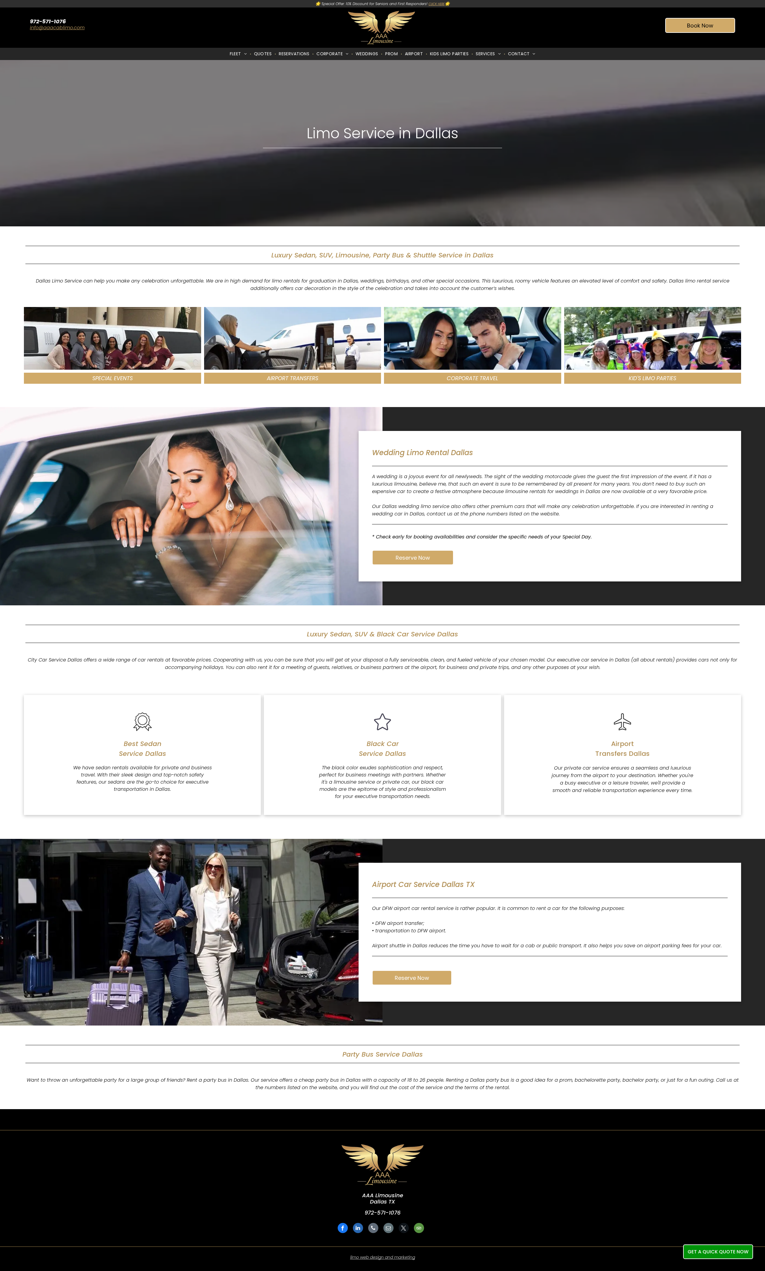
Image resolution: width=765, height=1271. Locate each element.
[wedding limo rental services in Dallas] (112, 338)
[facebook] (343, 1229)
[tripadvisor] (419, 1229)
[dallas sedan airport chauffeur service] (622, 732)
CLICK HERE (437, 4)
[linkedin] (358, 1229)
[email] (388, 1229)
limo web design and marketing (382, 1257)
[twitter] (404, 1229)
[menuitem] (239, 54)
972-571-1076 (383, 1212)
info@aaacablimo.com (57, 27)
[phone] (373, 1229)
